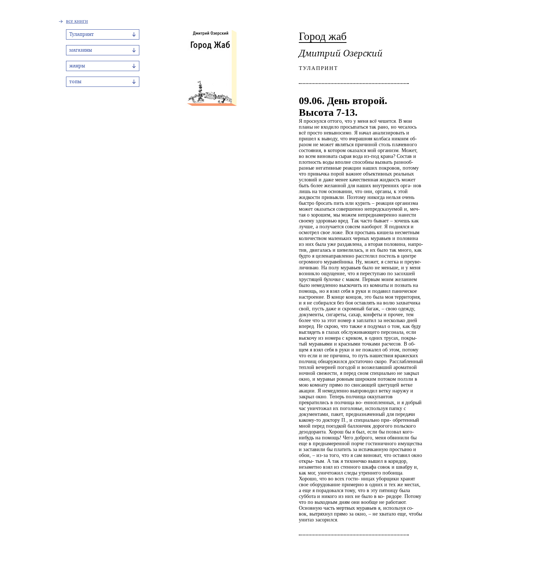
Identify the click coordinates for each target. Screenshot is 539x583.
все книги (77, 21)
